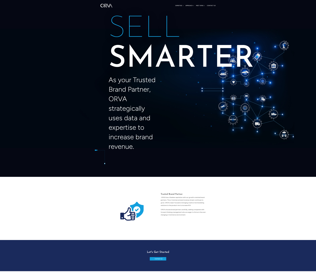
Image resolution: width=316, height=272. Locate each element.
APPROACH (189, 5)
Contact (157, 259)
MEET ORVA (199, 5)
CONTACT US (211, 5)
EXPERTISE (178, 5)
